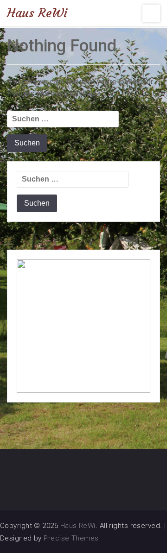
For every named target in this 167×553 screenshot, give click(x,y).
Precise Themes (71, 538)
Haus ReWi (37, 13)
